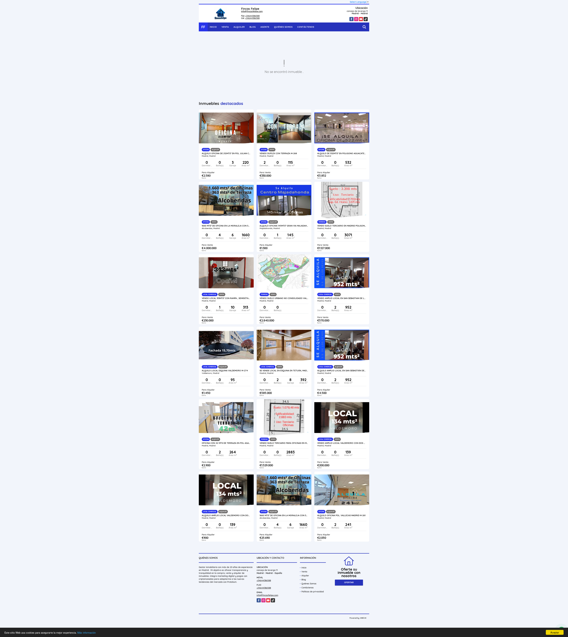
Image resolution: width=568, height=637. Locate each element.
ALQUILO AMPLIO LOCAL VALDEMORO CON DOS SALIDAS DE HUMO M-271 (226, 515)
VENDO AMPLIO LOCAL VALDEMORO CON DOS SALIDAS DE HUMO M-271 (341, 443)
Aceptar (554, 632)
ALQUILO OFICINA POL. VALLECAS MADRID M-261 (341, 515)
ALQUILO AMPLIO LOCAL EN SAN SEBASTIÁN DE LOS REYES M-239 (341, 370)
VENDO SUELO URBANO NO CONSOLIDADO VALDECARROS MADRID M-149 (284, 298)
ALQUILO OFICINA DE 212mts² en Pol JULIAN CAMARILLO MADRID (226, 153)
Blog (253, 27)
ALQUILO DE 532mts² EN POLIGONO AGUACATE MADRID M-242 (341, 153)
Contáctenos (305, 27)
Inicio (213, 27)
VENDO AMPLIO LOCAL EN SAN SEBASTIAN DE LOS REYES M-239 (341, 298)
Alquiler (239, 27)
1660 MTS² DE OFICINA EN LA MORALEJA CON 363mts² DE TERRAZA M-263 (226, 226)
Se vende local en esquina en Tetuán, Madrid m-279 (284, 370)
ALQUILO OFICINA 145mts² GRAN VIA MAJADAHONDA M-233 (284, 226)
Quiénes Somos (283, 27)
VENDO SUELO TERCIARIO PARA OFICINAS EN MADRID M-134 (284, 443)
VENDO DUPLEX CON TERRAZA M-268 (278, 153)
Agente (264, 27)
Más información (86, 632)
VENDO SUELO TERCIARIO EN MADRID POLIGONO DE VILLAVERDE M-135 (341, 226)
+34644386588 (252, 15)
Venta (225, 27)
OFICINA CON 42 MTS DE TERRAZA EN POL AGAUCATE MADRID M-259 (226, 443)
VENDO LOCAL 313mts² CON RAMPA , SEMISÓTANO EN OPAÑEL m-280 (226, 298)
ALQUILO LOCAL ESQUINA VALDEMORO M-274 (225, 370)
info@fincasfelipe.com (252, 11)
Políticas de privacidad (312, 591)
